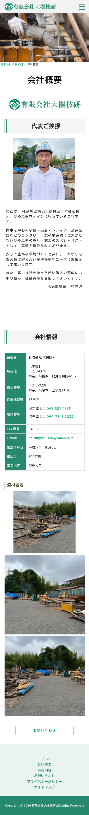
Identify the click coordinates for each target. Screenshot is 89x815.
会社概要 (44, 764)
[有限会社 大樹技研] (32, 6)
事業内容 (44, 770)
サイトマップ (44, 787)
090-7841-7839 (60, 417)
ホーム (44, 759)
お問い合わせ (44, 730)
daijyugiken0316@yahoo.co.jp (51, 438)
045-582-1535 (59, 409)
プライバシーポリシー (44, 782)
